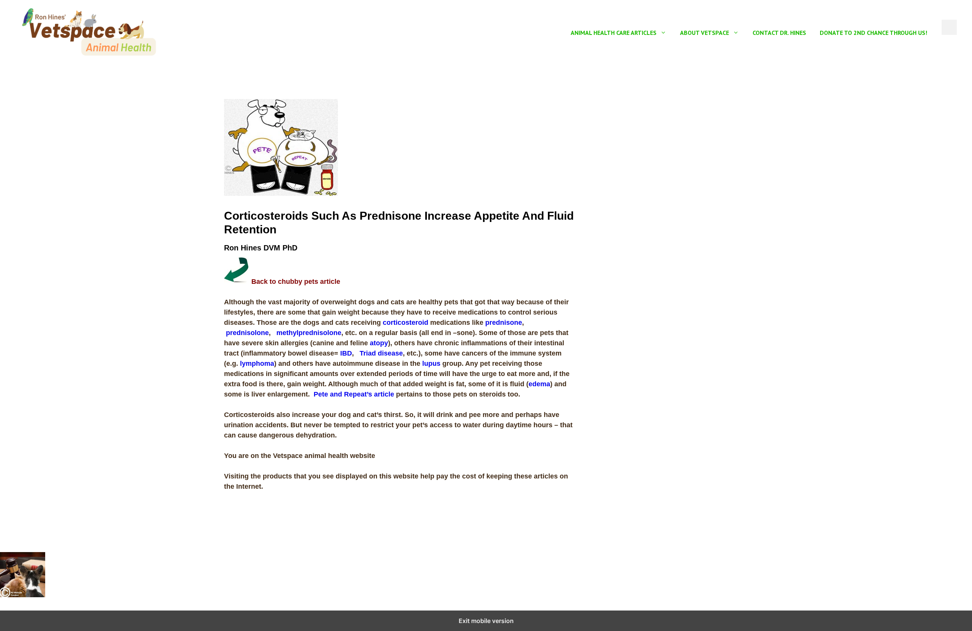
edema (539, 384)
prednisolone (247, 333)
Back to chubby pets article (295, 281)
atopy (379, 343)
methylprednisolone (308, 333)
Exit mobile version (486, 621)
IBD (346, 353)
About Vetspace (704, 32)
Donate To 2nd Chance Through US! (873, 32)
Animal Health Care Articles (613, 32)
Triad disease (381, 353)
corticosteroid (405, 322)
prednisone (503, 322)
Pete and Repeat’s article (354, 394)
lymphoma (257, 363)
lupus (431, 363)
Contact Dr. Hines (779, 32)
